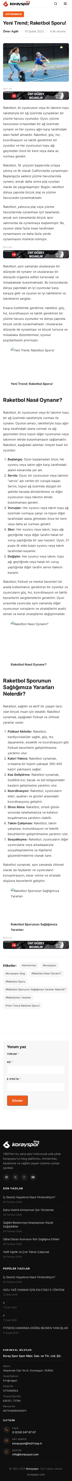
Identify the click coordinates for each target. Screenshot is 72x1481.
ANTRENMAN (13, 14)
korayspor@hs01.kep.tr (27, 1443)
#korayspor (49, 965)
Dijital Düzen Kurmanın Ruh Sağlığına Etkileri (31, 1239)
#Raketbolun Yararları (18, 997)
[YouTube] (33, 1177)
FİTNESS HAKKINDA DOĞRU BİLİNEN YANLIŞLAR (35, 1328)
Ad (10, 1062)
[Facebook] (6, 1177)
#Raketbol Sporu (15, 981)
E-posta (14, 1079)
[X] (15, 1177)
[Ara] (55, 3)
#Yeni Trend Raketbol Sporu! (23, 1005)
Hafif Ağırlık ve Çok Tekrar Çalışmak (26, 1252)
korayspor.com (36, 1474)
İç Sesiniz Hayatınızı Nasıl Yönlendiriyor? (29, 1197)
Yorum (13, 1053)
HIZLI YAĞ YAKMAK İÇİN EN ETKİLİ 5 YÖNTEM (33, 1290)
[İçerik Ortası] (36, 254)
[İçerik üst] (36, 96)
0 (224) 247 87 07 (24, 1432)
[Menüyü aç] (65, 3)
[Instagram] (24, 1177)
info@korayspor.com (25, 1454)
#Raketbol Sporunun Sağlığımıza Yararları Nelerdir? (36, 989)
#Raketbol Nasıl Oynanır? (46, 973)
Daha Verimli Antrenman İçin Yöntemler (28, 1210)
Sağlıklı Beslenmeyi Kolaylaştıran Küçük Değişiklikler (28, 1224)
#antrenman (29, 965)
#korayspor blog (15, 973)
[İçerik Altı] (36, 945)
